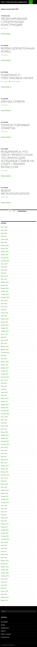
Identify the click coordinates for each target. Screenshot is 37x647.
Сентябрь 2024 (5, 297)
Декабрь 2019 (5, 435)
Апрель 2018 (4, 484)
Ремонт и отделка (6, 634)
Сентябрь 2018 (5, 475)
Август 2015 (4, 579)
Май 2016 (3, 551)
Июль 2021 (4, 383)
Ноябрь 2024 (4, 291)
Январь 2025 (4, 285)
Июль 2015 (4, 582)
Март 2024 (4, 316)
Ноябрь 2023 (4, 328)
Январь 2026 (4, 248)
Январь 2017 (4, 527)
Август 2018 (4, 478)
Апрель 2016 (4, 554)
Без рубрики (4, 45)
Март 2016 (4, 557)
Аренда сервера (13, 101)
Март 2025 (4, 279)
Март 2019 (4, 462)
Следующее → (22, 211)
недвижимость (5, 628)
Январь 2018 (4, 493)
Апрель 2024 (4, 313)
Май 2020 (3, 423)
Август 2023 (4, 334)
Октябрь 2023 (5, 331)
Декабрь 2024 (5, 288)
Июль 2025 (4, 267)
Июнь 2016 (4, 548)
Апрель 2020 (4, 426)
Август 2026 (4, 227)
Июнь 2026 (4, 233)
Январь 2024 (4, 322)
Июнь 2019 (4, 453)
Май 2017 (3, 514)
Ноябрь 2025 (4, 254)
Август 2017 (4, 505)
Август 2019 (4, 447)
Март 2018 (4, 487)
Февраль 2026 (5, 245)
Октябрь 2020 (5, 410)
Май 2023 (3, 337)
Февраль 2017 (5, 524)
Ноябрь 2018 (4, 472)
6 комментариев (15, 81)
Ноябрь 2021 (4, 371)
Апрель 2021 (4, 392)
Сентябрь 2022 (5, 352)
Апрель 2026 (4, 239)
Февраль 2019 (5, 465)
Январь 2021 (4, 401)
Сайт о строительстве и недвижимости (15, 2)
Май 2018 (3, 481)
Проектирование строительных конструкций (14, 21)
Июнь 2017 (4, 511)
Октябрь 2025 (5, 257)
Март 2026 (4, 242)
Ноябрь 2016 (4, 533)
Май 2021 (3, 389)
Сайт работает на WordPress (7, 644)
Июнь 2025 (4, 270)
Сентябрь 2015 (5, 576)
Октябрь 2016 (5, 536)
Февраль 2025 (5, 282)
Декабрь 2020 (5, 404)
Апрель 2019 (4, 459)
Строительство (5, 15)
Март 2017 (4, 521)
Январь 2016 (4, 563)
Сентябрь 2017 (5, 502)
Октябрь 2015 (5, 573)
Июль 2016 (4, 545)
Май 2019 (3, 456)
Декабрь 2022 (5, 349)
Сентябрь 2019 (5, 444)
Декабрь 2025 (5, 251)
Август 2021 (4, 380)
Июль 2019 (4, 450)
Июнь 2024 (4, 306)
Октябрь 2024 (5, 294)
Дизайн (3, 625)
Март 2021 (4, 395)
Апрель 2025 (4, 276)
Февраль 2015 (5, 597)
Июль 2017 (4, 508)
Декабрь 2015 (5, 566)
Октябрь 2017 (5, 499)
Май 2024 (3, 309)
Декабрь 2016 (5, 530)
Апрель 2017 (4, 518)
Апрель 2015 (4, 591)
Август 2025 (4, 264)
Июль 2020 (4, 420)
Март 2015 (4, 594)
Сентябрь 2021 (5, 377)
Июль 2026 (4, 230)
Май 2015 (3, 588)
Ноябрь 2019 (4, 438)
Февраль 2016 (5, 560)
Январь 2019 (4, 469)
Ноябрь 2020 (4, 407)
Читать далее (6, 33)
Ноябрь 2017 (4, 496)
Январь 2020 (4, 432)
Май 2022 (3, 355)
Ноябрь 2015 (4, 570)
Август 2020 (4, 417)
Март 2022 (4, 358)
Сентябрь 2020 (5, 413)
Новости (3, 631)
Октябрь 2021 (5, 374)
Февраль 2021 (5, 398)
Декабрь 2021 (5, 368)
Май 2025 (3, 273)
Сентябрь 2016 (5, 539)
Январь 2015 (4, 600)
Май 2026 (3, 236)
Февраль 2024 (5, 319)
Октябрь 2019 (5, 441)
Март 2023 (4, 343)
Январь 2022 (4, 365)
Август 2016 (4, 542)
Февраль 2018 (5, 490)
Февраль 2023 (5, 346)
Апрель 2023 (4, 340)
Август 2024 (4, 300)
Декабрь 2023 (5, 325)
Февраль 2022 (5, 361)
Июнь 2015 (4, 585)
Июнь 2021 (4, 386)
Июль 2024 (4, 303)
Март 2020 (4, 429)
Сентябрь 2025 (5, 261)
